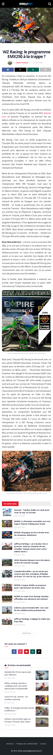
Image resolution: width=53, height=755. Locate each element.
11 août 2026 (10, 678)
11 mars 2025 (37, 62)
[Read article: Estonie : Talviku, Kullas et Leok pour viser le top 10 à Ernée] (7, 512)
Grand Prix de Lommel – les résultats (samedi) (16, 698)
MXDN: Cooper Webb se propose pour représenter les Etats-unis (30, 586)
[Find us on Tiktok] (38, 651)
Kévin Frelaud (22, 62)
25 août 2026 (20, 580)
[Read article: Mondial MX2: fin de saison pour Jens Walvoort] (42, 675)
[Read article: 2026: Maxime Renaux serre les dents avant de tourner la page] (7, 562)
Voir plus (26, 633)
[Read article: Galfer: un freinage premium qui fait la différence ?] (42, 711)
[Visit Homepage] (26, 3)
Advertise (10, 744)
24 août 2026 (20, 602)
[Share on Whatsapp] (33, 70)
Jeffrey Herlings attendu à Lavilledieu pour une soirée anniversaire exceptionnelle (16, 686)
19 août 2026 (10, 725)
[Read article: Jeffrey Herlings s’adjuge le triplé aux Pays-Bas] (7, 621)
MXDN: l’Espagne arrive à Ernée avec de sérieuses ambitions (31, 533)
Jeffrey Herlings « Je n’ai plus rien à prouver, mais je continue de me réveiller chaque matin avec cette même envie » (31, 547)
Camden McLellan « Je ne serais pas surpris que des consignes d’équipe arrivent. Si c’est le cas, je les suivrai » (32, 574)
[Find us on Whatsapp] (32, 651)
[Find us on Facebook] (14, 651)
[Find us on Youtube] (26, 651)
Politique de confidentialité (26, 744)
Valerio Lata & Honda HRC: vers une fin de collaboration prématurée (31, 609)
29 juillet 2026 (11, 714)
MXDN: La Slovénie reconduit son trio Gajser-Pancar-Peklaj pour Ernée (32, 522)
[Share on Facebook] (8, 70)
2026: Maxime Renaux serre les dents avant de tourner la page (32, 561)
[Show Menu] (3, 4)
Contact (43, 744)
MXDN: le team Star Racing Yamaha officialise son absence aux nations (31, 597)
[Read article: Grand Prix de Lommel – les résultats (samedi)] (42, 700)
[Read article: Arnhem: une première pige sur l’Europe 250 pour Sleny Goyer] (42, 722)
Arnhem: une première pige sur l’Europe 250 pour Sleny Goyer (18, 720)
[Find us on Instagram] (20, 651)
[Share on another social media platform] (45, 70)
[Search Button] (49, 4)
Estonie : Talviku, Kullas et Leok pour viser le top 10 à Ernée (32, 511)
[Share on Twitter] (20, 70)
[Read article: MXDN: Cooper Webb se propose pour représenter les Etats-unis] (7, 587)
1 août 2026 (10, 703)
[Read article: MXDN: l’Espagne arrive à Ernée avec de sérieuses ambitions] (7, 534)
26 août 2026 (20, 516)
